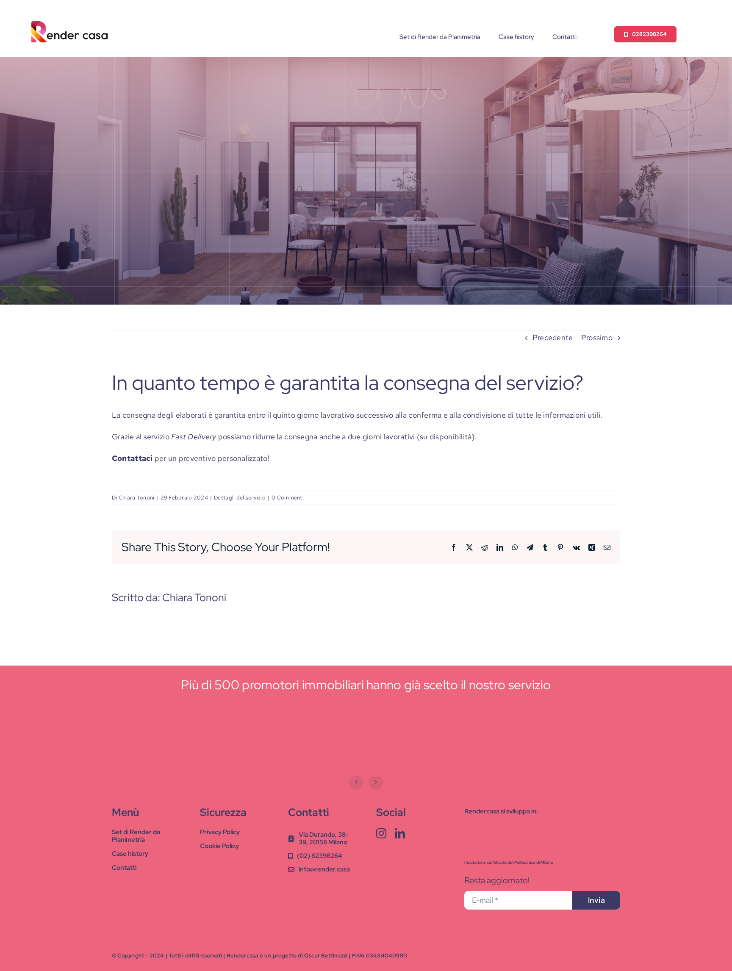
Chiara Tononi (137, 497)
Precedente (552, 337)
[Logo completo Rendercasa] (69, 25)
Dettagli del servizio (240, 497)
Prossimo (597, 337)
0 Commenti (288, 497)
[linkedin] (400, 833)
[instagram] (381, 833)
